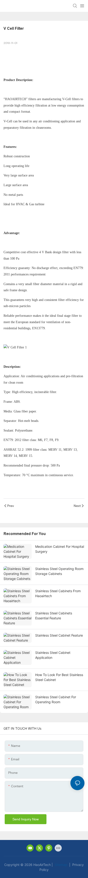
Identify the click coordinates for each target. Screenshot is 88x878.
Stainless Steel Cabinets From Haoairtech (58, 593)
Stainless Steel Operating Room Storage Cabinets (59, 571)
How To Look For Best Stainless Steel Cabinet (59, 677)
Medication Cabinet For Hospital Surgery (59, 548)
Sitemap (60, 865)
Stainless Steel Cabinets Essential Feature (53, 615)
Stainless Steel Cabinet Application (52, 655)
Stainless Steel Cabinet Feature (59, 635)
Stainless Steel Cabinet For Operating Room (55, 699)
